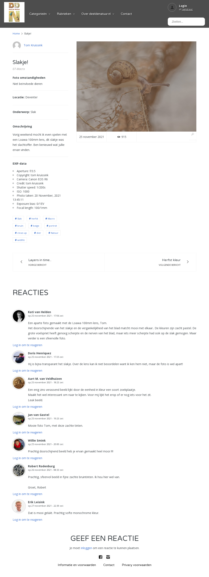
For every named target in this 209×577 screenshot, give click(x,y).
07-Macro (19, 69)
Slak (19, 218)
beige (36, 225)
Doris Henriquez (39, 353)
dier (39, 232)
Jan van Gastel (38, 415)
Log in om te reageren (27, 345)
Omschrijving (22, 126)
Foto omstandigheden (29, 78)
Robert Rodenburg (41, 466)
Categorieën (38, 14)
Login (183, 6)
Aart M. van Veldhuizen (45, 379)
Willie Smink (37, 440)
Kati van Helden (39, 312)
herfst (34, 218)
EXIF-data (20, 163)
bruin (20, 225)
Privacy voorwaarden (136, 565)
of (186, 9)
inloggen (86, 548)
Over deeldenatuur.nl (96, 14)
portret (53, 225)
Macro (51, 218)
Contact (126, 14)
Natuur (54, 232)
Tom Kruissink (33, 45)
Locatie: (18, 97)
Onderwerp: (21, 112)
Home (16, 33)
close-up (22, 232)
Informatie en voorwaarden (77, 565)
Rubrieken (64, 14)
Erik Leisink (36, 502)
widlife (21, 239)
